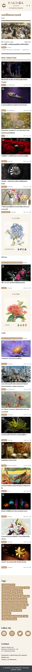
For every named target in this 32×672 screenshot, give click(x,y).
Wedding (5, 619)
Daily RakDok (6, 590)
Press (24, 602)
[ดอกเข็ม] (16, 311)
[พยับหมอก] (16, 235)
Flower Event (14, 596)
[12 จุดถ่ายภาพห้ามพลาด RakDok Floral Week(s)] (16, 95)
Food (4, 599)
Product (5, 605)
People (4, 491)
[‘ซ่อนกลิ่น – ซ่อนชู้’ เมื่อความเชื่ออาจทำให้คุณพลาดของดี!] (16, 171)
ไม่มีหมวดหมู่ (13, 619)
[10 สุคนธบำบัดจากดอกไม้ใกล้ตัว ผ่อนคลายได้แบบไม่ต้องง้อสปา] (16, 527)
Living (13, 602)
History (4, 47)
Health (4, 288)
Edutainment (6, 593)
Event (3, 85)
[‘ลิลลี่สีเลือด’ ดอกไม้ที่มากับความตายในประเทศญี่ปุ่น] (16, 146)
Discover (15, 590)
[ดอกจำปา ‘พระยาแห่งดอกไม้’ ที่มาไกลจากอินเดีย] (16, 552)
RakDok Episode (7, 608)
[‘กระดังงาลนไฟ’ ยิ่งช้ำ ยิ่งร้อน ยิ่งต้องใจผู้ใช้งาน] (16, 425)
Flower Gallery (25, 596)
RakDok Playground (19, 608)
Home (3, 18)
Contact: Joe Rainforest (8, 659)
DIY (21, 590)
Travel (25, 616)
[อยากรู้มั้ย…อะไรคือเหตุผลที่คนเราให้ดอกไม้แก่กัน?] (16, 30)
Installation (6, 602)
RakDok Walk (6, 613)
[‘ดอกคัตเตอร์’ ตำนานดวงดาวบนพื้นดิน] (16, 348)
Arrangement (6, 212)
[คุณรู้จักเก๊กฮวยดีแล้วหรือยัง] (16, 450)
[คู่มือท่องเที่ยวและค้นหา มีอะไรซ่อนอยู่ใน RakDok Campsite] (16, 70)
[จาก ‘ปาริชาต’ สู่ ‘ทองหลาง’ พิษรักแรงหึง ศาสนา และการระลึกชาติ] (16, 399)
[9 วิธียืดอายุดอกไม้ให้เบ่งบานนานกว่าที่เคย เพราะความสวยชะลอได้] (16, 197)
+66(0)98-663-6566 (9, 651)
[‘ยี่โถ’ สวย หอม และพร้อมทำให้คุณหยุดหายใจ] (16, 273)
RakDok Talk (6, 610)
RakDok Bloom (13, 605)
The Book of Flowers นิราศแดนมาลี (12, 616)
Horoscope (23, 599)
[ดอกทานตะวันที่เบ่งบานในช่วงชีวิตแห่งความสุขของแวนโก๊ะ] (16, 476)
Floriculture (6, 596)
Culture (4, 161)
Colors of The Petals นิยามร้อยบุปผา (12, 263)
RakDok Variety (16, 610)
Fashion (20, 593)
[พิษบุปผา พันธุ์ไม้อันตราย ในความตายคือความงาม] (16, 501)
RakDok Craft (23, 605)
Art (3, 136)
